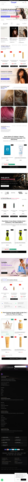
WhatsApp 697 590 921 (20, 462)
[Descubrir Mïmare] (4, 23)
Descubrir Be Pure (21, 42)
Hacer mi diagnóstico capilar (5, 16)
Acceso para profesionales (15, 16)
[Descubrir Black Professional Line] (14, 32)
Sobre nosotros (3, 417)
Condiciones (12, 469)
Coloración (2, 390)
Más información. (20, 477)
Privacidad (5, 469)
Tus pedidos (2, 420)
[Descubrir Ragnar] (3, 192)
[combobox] (3, 2)
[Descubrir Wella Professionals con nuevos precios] (5, 32)
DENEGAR (18, 479)
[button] (8, 52)
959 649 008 (16, 462)
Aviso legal (2, 469)
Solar (1, 393)
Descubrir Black (12, 42)
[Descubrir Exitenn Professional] (10, 24)
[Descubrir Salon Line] (23, 24)
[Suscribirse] (26, 366)
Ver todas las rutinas (3, 408)
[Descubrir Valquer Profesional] (17, 23)
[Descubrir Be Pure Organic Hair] (23, 32)
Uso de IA (10, 469)
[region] (14, 35)
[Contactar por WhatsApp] (2, 480)
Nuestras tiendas (3, 424)
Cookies (7, 469)
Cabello (2, 389)
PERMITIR (23, 479)
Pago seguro (21, 469)
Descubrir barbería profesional (5, 398)
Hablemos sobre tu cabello (5, 429)
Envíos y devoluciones (4, 423)
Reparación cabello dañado (4, 405)
